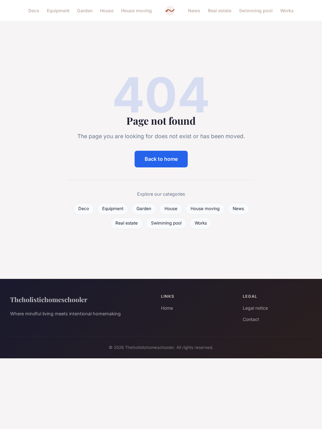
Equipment (58, 10)
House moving (136, 10)
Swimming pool (256, 10)
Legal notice (255, 308)
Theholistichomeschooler (48, 299)
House (107, 10)
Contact (251, 319)
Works (287, 10)
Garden (84, 10)
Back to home (161, 159)
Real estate (219, 10)
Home (167, 308)
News (194, 10)
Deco (33, 10)
